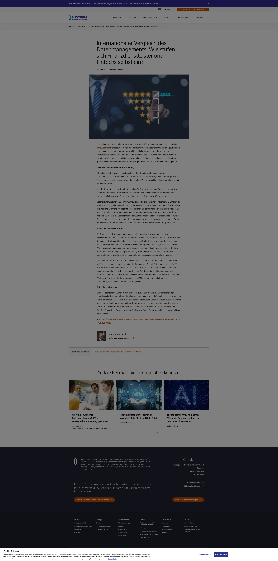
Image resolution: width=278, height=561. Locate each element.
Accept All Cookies (221, 554)
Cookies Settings (205, 554)
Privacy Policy (112, 559)
